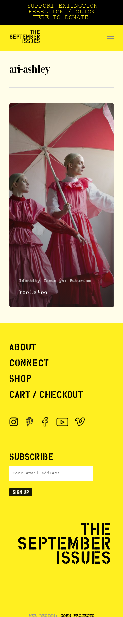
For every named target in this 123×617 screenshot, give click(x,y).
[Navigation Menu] (110, 38)
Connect (29, 363)
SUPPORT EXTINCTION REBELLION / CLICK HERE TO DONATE (62, 12)
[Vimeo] (80, 422)
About (22, 347)
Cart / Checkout (46, 394)
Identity (29, 281)
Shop (20, 378)
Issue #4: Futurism (67, 281)
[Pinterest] (29, 422)
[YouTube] (62, 422)
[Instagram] (14, 422)
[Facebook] (45, 422)
